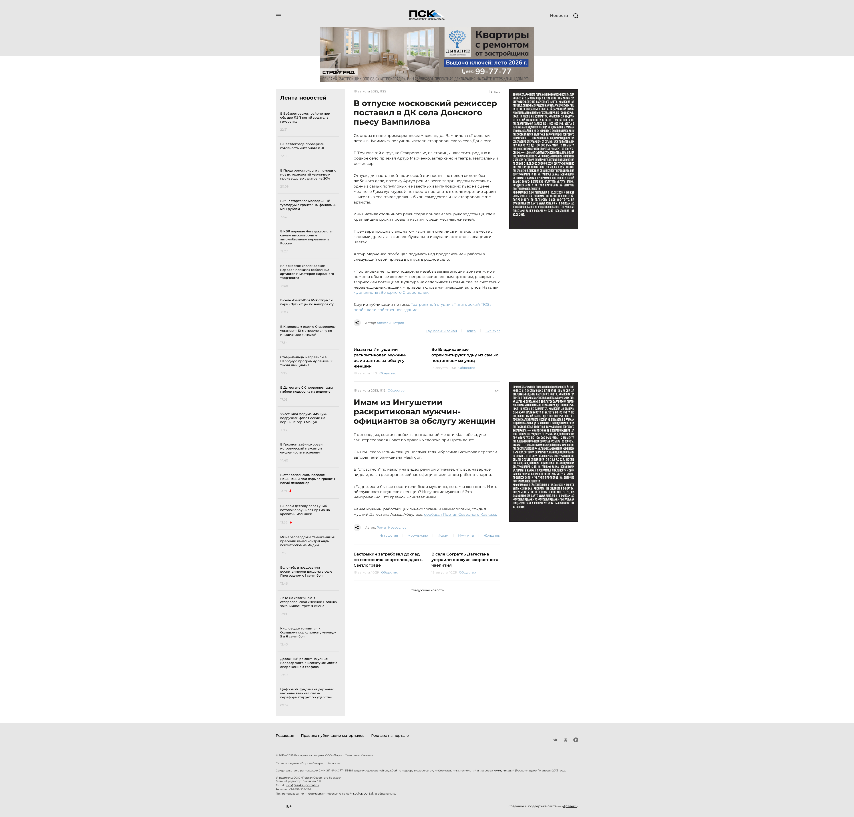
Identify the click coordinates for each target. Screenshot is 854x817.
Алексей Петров (390, 322)
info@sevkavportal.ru (302, 785)
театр (471, 331)
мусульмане (418, 535)
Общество (387, 373)
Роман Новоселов (392, 527)
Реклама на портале (390, 735)
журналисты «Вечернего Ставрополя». (391, 292)
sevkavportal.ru (365, 793)
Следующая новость (427, 590)
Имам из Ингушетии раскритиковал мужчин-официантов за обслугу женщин (380, 358)
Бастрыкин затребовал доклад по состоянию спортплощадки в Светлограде (388, 560)
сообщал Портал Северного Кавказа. (460, 514)
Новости (559, 15)
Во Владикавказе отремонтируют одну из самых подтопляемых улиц (464, 355)
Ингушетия (388, 535)
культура (492, 331)
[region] (310, 408)
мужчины (466, 535)
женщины (492, 535)
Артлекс (570, 806)
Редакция (285, 735)
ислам (443, 535)
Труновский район (441, 331)
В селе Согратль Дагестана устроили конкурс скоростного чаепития (464, 560)
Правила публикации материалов (333, 735)
